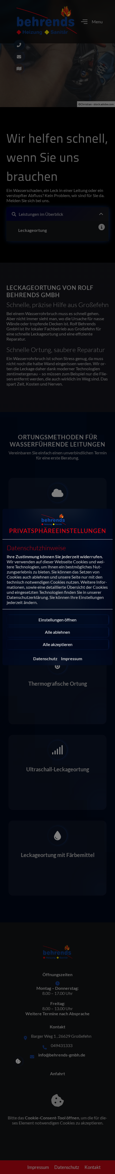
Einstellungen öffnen (57, 619)
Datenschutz (45, 658)
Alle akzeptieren (57, 644)
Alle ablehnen (57, 632)
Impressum (71, 658)
